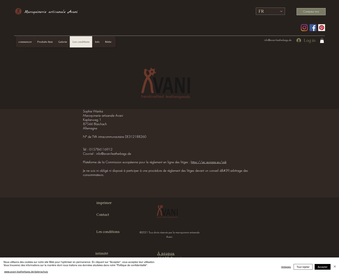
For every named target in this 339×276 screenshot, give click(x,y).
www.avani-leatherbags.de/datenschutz (26, 271)
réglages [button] (286, 267)
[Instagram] (304, 27)
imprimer (104, 202)
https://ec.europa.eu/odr (209, 162)
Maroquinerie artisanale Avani (51, 11)
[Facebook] (313, 27)
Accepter (323, 267)
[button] (322, 40)
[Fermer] (335, 266)
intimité (101, 253)
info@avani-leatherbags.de (278, 40)
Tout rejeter (303, 267)
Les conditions (108, 231)
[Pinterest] (321, 27)
